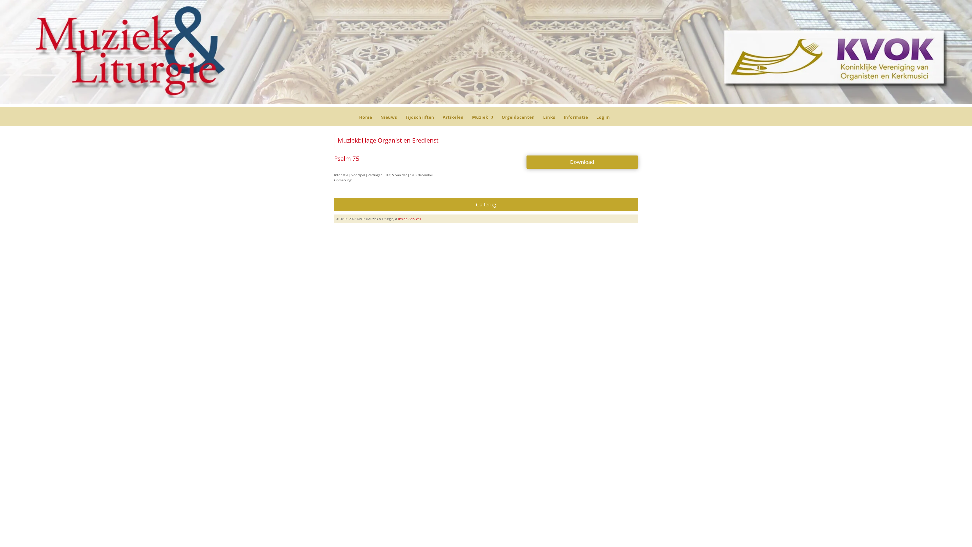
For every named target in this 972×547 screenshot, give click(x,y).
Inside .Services (409, 219)
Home (365, 117)
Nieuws (388, 117)
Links (549, 117)
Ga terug (486, 204)
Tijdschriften (420, 117)
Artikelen (453, 117)
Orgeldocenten (518, 117)
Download (582, 162)
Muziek (480, 117)
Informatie (576, 117)
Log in (603, 117)
